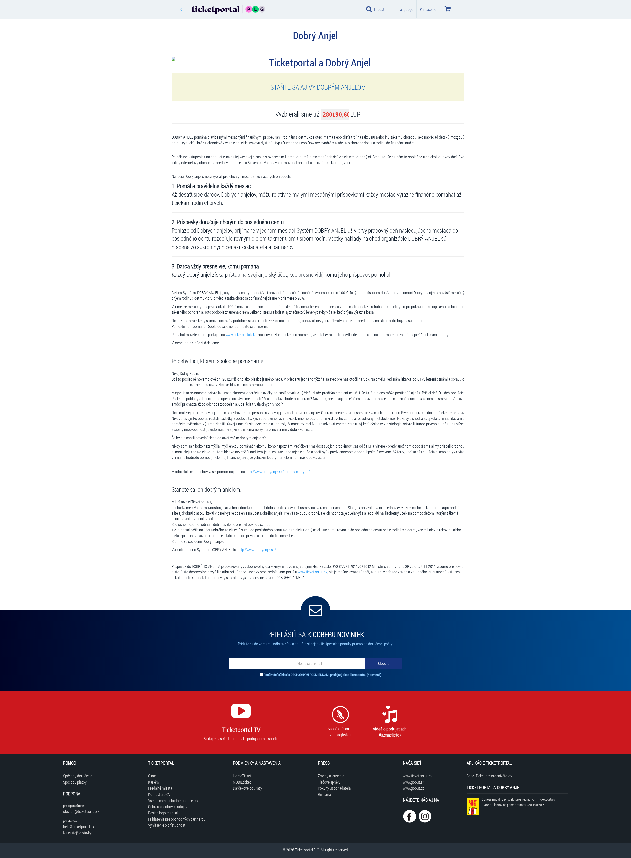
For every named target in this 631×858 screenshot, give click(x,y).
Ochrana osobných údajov (167, 806)
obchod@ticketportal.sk (81, 811)
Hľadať (379, 9)
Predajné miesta (160, 788)
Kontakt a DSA (159, 794)
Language (405, 9)
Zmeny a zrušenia (331, 775)
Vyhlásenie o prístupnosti (167, 825)
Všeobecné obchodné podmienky (173, 800)
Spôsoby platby (75, 782)
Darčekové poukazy (247, 788)
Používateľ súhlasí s (322, 674)
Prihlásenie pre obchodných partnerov (176, 818)
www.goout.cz (413, 788)
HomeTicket (242, 775)
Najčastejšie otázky (77, 832)
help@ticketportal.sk (78, 826)
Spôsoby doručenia (77, 775)
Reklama (324, 794)
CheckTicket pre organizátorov (489, 775)
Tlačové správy (329, 782)
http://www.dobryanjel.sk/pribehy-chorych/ (277, 471)
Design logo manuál (163, 812)
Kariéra (153, 782)
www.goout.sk (413, 782)
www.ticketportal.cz (417, 775)
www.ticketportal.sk (240, 334)
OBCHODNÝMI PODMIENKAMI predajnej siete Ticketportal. (329, 674)
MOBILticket (242, 782)
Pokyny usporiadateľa (334, 788)
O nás (152, 775)
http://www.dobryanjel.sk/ (257, 549)
